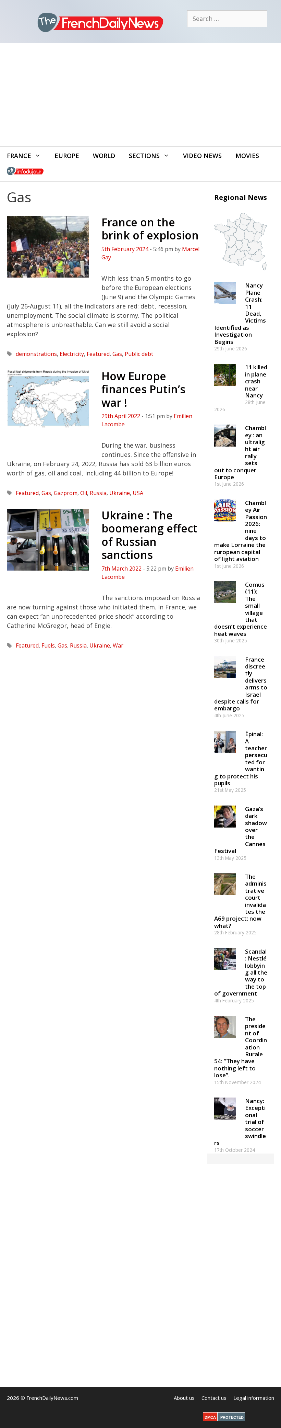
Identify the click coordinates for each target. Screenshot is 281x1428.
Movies (247, 155)
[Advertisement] (140, 95)
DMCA (210, 1417)
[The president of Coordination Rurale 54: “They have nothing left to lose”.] (225, 1041)
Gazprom (65, 493)
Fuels (48, 645)
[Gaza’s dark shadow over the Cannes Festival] (225, 830)
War (118, 645)
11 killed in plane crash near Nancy (256, 381)
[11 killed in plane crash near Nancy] (225, 389)
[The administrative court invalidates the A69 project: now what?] (225, 898)
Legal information (253, 1397)
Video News (202, 155)
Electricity (72, 354)
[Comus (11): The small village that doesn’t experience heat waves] (225, 606)
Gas (117, 354)
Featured (98, 354)
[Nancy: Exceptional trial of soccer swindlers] (225, 1122)
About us (184, 1397)
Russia (98, 493)
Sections (144, 155)
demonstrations (36, 354)
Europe (66, 155)
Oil (83, 493)
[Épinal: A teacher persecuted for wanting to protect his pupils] (225, 756)
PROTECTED (232, 1417)
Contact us (214, 1397)
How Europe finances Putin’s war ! (143, 389)
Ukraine (119, 493)
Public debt (139, 354)
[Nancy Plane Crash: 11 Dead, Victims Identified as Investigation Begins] (225, 307)
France (19, 155)
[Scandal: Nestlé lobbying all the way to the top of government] (225, 973)
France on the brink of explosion (150, 229)
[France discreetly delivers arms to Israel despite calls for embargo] (225, 681)
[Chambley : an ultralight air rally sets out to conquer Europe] (225, 450)
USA (138, 493)
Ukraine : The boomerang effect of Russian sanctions (149, 535)
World (104, 155)
